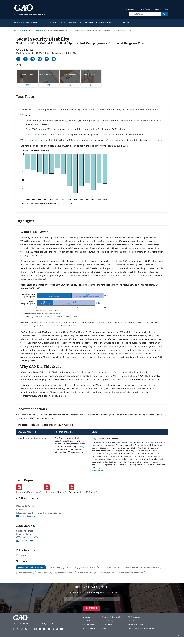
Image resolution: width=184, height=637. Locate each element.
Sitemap (105, 628)
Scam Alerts (132, 621)
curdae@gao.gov (27, 516)
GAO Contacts (91, 74)
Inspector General (89, 624)
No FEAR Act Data (135, 624)
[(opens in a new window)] (14, 629)
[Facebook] (19, 59)
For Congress (130, 9)
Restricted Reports (89, 628)
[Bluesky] (41, 59)
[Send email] (55, 59)
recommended (32, 140)
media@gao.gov (27, 541)
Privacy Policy (107, 621)
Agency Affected (27, 432)
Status (95, 432)
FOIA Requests (134, 617)
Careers (157, 9)
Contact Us (25, 555)
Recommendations (48, 74)
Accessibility (107, 624)
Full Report (70, 74)
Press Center (145, 9)
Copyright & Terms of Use (112, 617)
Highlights (27, 74)
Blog (166, 9)
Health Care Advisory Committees (141, 628)
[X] (26, 59)
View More (97, 470)
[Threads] (48, 59)
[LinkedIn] (33, 59)
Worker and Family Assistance (30, 567)
